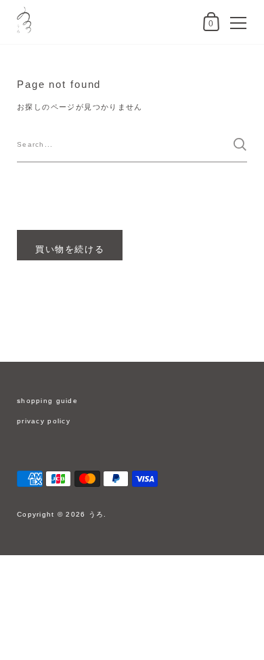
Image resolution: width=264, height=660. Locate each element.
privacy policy (43, 421)
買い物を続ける (69, 249)
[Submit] (240, 144)
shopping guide (47, 400)
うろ (96, 514)
